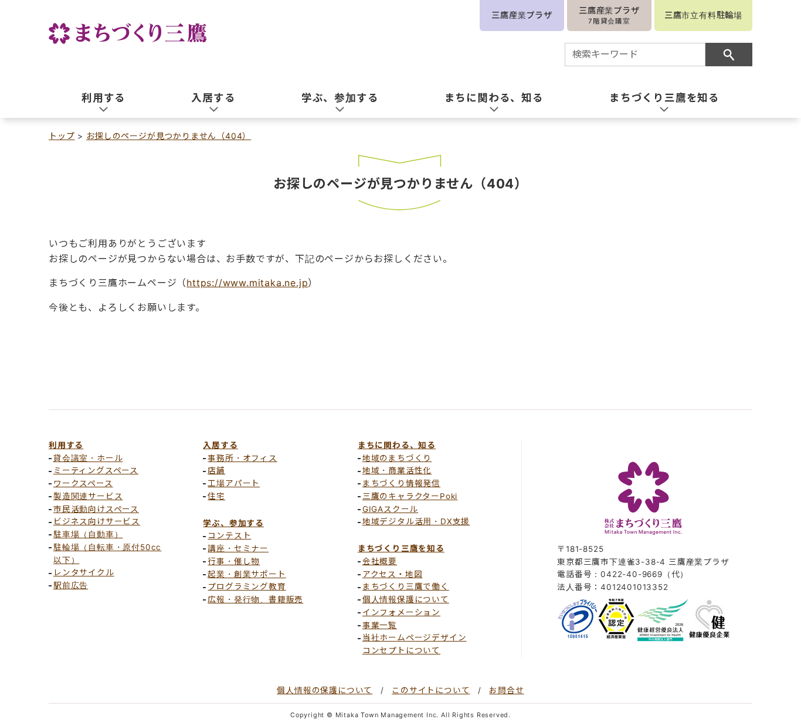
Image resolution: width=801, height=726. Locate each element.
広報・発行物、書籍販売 (255, 599)
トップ (61, 136)
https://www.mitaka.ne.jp (247, 283)
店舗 (216, 470)
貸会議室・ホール (88, 458)
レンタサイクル (83, 572)
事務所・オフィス (242, 458)
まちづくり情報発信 (401, 483)
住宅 (216, 496)
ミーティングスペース (95, 470)
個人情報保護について (405, 599)
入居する (220, 445)
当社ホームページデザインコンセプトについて (414, 644)
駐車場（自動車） (88, 534)
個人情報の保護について (324, 690)
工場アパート (234, 483)
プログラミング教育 (247, 586)
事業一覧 (379, 625)
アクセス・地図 (392, 574)
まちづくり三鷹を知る (401, 548)
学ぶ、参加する (233, 523)
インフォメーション (401, 612)
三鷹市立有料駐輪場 (703, 15)
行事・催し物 (234, 561)
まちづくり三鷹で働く (405, 586)
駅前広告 (70, 585)
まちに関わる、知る (397, 445)
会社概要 (379, 561)
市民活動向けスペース (96, 509)
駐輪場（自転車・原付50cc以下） (107, 553)
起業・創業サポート (247, 574)
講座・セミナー (238, 548)
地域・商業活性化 (397, 470)
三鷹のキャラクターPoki (409, 496)
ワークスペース (83, 483)
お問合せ (506, 690)
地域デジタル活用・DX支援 (416, 521)
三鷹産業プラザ (521, 15)
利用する (66, 445)
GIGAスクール (390, 509)
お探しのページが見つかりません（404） (168, 136)
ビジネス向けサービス (96, 521)
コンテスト (229, 535)
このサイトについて (431, 690)
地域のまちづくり (397, 458)
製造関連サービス (88, 496)
